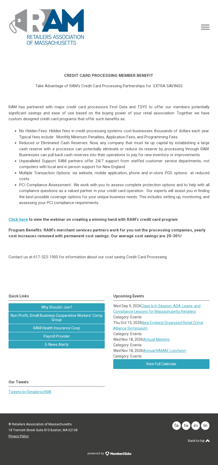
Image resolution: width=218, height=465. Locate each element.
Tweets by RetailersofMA (30, 392)
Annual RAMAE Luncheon (164, 350)
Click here (18, 219)
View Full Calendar (161, 364)
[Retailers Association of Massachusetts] (47, 44)
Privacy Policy (19, 436)
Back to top (196, 441)
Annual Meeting (156, 339)
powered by (96, 453)
